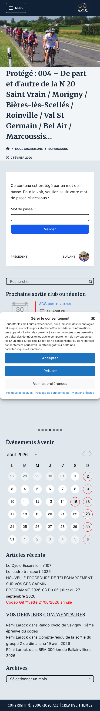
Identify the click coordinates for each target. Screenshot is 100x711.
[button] (93, 318)
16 (88, 501)
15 (75, 501)
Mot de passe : (23, 209)
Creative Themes (77, 705)
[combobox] (47, 281)
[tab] (39, 430)
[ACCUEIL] (8, 148)
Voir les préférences (50, 383)
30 (88, 526)
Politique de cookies (19, 392)
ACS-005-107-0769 (55, 303)
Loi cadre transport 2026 (28, 571)
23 (88, 513)
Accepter (50, 358)
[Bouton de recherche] (90, 281)
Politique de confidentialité (52, 392)
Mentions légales (83, 392)
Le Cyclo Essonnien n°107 (28, 565)
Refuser (50, 371)
